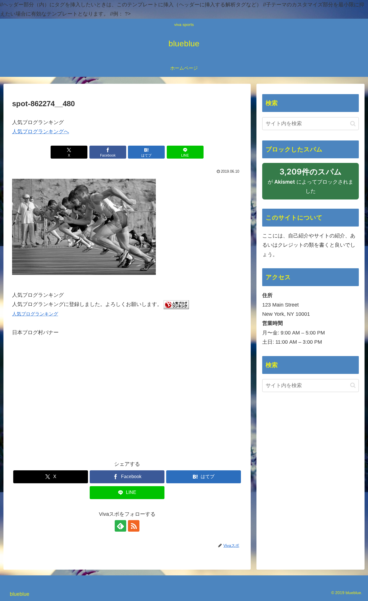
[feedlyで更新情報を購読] (120, 526)
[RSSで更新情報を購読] (133, 526)
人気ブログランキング (35, 313)
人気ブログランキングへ (40, 131)
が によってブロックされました (310, 183)
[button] (353, 123)
